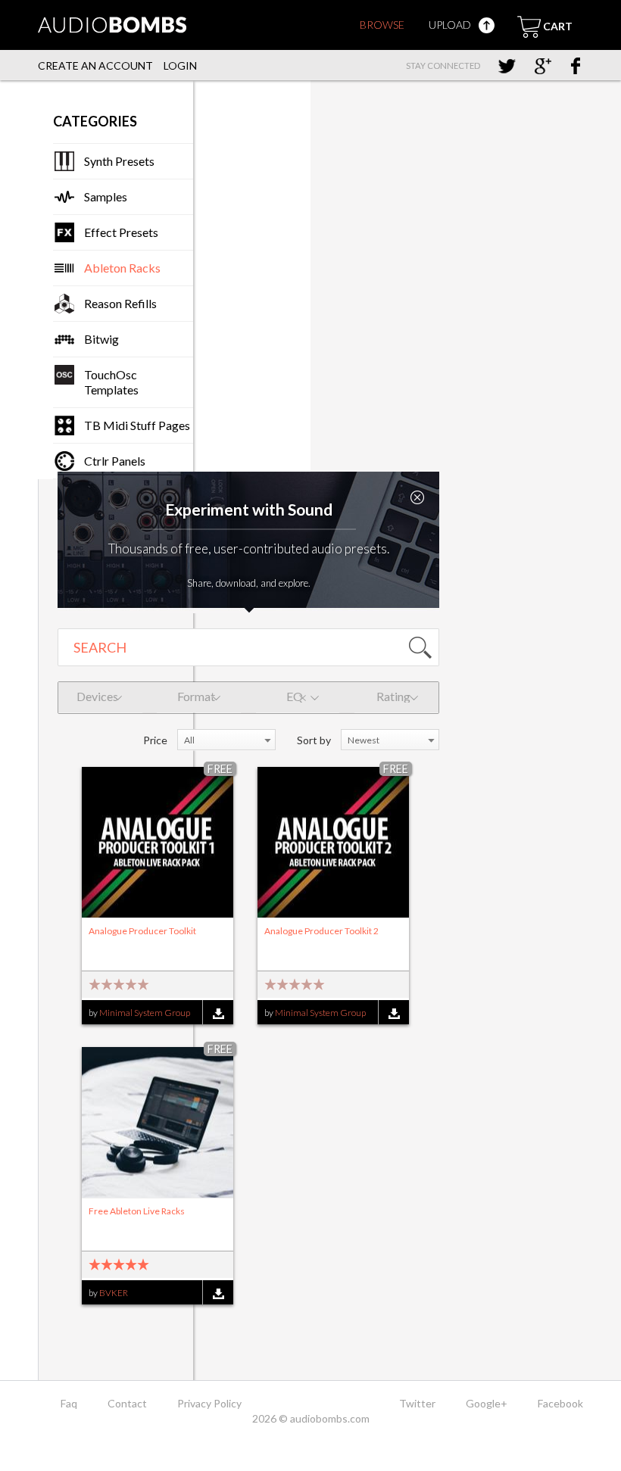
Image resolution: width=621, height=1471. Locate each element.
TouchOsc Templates (111, 382)
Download (217, 1013)
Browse (382, 24)
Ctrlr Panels (114, 460)
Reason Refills (120, 303)
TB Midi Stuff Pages (137, 425)
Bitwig (101, 339)
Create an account (95, 65)
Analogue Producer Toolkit (142, 931)
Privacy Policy (209, 1403)
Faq (69, 1403)
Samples (105, 196)
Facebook (560, 1403)
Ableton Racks (122, 267)
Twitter (417, 1403)
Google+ (486, 1403)
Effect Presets (121, 232)
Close (417, 497)
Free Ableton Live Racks (137, 1211)
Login (180, 65)
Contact (127, 1403)
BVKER (113, 1292)
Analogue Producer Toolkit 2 (321, 931)
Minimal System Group (144, 1012)
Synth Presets (119, 161)
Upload (451, 24)
